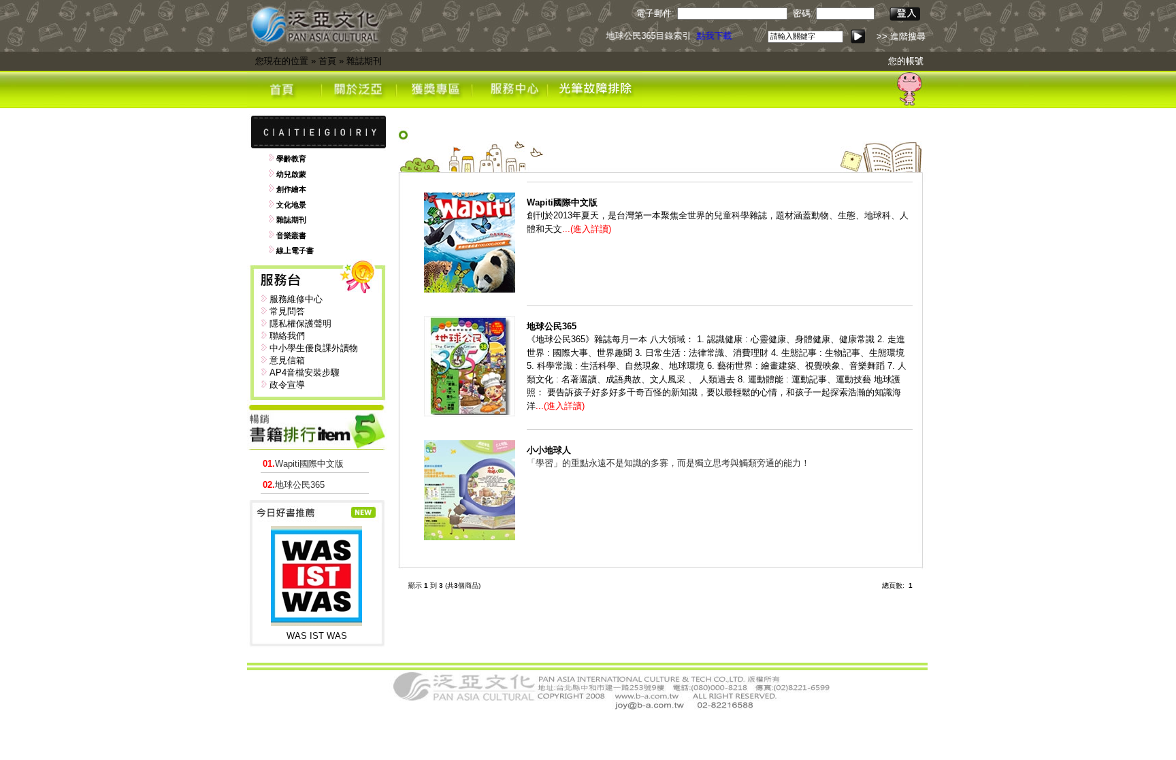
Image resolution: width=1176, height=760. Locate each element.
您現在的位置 (281, 61)
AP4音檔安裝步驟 (305, 372)
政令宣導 (287, 385)
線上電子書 (295, 250)
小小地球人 (549, 450)
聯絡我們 (287, 336)
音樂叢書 (291, 235)
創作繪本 (291, 189)
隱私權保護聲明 (300, 323)
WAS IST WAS (317, 636)
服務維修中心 (296, 299)
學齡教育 (291, 158)
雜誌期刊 (364, 61)
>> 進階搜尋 (901, 36)
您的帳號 (906, 61)
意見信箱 (287, 360)
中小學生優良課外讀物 (314, 348)
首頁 (327, 61)
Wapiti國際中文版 (303, 464)
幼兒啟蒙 (291, 174)
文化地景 (291, 205)
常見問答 (287, 311)
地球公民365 (294, 485)
